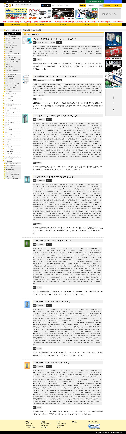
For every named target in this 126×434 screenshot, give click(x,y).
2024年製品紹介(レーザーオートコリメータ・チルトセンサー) (57, 76)
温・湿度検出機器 (10, 42)
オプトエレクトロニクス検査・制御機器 (60, 90)
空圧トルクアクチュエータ (55, 123)
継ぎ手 (62, 128)
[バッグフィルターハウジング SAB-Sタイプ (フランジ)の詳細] (27, 184)
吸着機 (76, 128)
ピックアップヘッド (40, 51)
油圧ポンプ (41, 134)
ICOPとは (27, 422)
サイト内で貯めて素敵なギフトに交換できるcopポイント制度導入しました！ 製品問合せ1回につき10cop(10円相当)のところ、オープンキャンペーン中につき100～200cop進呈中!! (63, 22)
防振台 (74, 152)
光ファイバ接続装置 (72, 51)
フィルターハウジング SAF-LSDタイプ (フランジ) (52, 241)
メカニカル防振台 (46, 154)
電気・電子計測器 (77, 86)
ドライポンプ (53, 125)
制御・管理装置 (9, 78)
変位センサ (54, 46)
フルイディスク (73, 123)
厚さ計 (34, 49)
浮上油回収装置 (92, 147)
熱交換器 (42, 150)
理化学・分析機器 (10, 176)
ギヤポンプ (85, 132)
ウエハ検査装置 (37, 55)
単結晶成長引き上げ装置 (80, 139)
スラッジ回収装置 (63, 150)
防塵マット (94, 150)
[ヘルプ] (117, 6)
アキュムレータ (73, 134)
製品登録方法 (60, 425)
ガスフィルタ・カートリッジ (11, 156)
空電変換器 (96, 128)
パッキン (44, 128)
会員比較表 (44, 427)
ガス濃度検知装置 (88, 152)
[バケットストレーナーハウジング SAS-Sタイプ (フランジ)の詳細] (25, 123)
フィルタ (39, 125)
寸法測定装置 (48, 49)
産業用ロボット (72, 49)
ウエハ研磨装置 (41, 53)
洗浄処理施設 (76, 156)
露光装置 (74, 53)
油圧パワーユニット (46, 132)
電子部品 (8, 89)
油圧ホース (69, 132)
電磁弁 (92, 123)
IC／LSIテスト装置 (78, 145)
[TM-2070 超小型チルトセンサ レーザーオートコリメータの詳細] (27, 43)
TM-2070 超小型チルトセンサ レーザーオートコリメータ (55, 39)
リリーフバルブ (57, 130)
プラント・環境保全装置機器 (56, 147)
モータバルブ (78, 130)
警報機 (53, 152)
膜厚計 (38, 49)
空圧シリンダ (44, 123)
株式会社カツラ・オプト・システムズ (45, 42)
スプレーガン (48, 136)
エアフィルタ (69, 156)
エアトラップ (45, 125)
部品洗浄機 (38, 139)
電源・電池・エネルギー (11, 87)
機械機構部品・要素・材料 (12, 61)
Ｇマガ (86, 24)
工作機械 (47, 51)
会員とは (43, 422)
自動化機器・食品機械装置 (12, 70)
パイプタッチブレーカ (82, 154)
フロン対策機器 (61, 156)
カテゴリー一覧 (39, 24)
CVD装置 (55, 143)
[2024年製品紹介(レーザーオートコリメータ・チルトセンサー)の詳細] (25, 83)
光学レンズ (93, 51)
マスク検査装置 (46, 55)
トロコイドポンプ (40, 136)
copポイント (28, 423)
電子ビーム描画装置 (47, 143)
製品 (44, 5)
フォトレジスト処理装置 (72, 141)
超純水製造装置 (36, 145)
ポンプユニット (81, 134)
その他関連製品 (69, 139)
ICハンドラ (90, 53)
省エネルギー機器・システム (88, 156)
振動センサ (61, 84)
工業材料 (8, 72)
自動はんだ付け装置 (10, 165)
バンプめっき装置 (43, 147)
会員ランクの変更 (61, 423)
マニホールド (82, 128)
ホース (58, 128)
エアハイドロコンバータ (84, 123)
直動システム (71, 88)
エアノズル (73, 136)
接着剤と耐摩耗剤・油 (11, 74)
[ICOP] (8, 6)
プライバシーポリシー (94, 422)
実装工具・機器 (9, 167)
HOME (7, 30)
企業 (49, 5)
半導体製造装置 (26, 30)
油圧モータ (47, 134)
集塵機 (53, 154)
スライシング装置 (90, 90)
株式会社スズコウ (40, 119)
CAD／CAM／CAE (10, 81)
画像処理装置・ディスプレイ (12, 85)
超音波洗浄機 (89, 136)
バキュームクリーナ (67, 152)
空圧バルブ (65, 123)
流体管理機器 (9, 51)
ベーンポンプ (92, 132)
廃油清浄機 (80, 152)
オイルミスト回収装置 (74, 150)
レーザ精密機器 (96, 88)
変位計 (42, 49)
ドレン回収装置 (69, 147)
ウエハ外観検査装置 (66, 53)
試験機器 (8, 40)
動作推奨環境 (29, 425)
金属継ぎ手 (38, 156)
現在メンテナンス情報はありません (24, 4)
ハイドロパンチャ (77, 132)
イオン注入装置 (61, 141)
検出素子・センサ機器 (38, 46)
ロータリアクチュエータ (68, 130)
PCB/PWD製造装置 (10, 169)
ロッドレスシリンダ (94, 125)
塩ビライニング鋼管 (71, 154)
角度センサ (61, 46)
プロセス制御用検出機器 (66, 86)
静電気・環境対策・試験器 (12, 163)
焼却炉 (43, 156)
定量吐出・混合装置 (10, 68)
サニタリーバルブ (64, 136)
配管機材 (90, 154)
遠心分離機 (39, 152)
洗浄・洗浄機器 (80, 136)
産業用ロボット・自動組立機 (60, 49)
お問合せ (110, 24)
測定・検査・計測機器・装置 (92, 46)
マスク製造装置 (40, 95)
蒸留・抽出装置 (54, 150)
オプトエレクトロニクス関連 (58, 51)
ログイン (112, 1)
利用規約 (74, 422)
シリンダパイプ (51, 128)
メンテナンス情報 (30, 427)
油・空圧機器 (36, 123)
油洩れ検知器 (76, 147)
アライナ (79, 53)
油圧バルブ (37, 132)
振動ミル (83, 150)
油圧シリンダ (85, 130)
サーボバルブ (55, 132)
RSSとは (59, 427)
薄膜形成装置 (61, 143)
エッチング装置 (70, 143)
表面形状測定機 (48, 86)
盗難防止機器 (38, 154)
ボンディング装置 (68, 145)
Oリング (72, 128)
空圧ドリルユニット (47, 130)
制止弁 (39, 130)
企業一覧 (63, 24)
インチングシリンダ (62, 125)
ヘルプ (58, 422)
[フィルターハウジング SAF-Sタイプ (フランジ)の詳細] (27, 369)
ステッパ (85, 53)
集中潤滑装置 (65, 134)
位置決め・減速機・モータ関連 (52, 88)
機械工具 (8, 64)
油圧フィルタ (62, 132)
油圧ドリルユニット (56, 134)
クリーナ (88, 150)
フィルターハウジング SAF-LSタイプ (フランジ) (52, 302)
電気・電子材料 (9, 171)
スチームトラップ (60, 154)
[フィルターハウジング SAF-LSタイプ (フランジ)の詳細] (27, 308)
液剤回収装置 (84, 147)
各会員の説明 (44, 425)
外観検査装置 (56, 86)
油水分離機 (59, 152)
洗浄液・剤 (52, 139)
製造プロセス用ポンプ (94, 143)
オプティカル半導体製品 (84, 51)
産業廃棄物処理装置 (51, 156)
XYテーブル (64, 88)
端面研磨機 (73, 90)
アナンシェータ (47, 152)
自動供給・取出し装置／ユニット (85, 49)
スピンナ (58, 53)
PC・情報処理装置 (10, 76)
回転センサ (67, 46)
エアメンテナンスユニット (82, 125)
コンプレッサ (71, 125)
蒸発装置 (47, 150)
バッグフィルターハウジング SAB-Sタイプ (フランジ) (54, 177)
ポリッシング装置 (50, 53)
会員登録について (46, 423)
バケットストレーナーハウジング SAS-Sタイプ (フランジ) (55, 116)
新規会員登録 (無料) (95, 1)
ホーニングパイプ (90, 134)
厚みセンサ (48, 46)
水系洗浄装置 (45, 139)
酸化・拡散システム (52, 141)
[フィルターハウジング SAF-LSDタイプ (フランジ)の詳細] (27, 247)
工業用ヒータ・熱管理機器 (12, 178)
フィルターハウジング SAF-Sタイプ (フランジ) (51, 363)
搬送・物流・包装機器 (11, 57)
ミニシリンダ (89, 128)
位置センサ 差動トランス (77, 46)
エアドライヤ (56, 136)
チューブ (67, 128)
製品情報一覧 (15, 24)
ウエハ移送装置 (98, 53)
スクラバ (43, 145)
